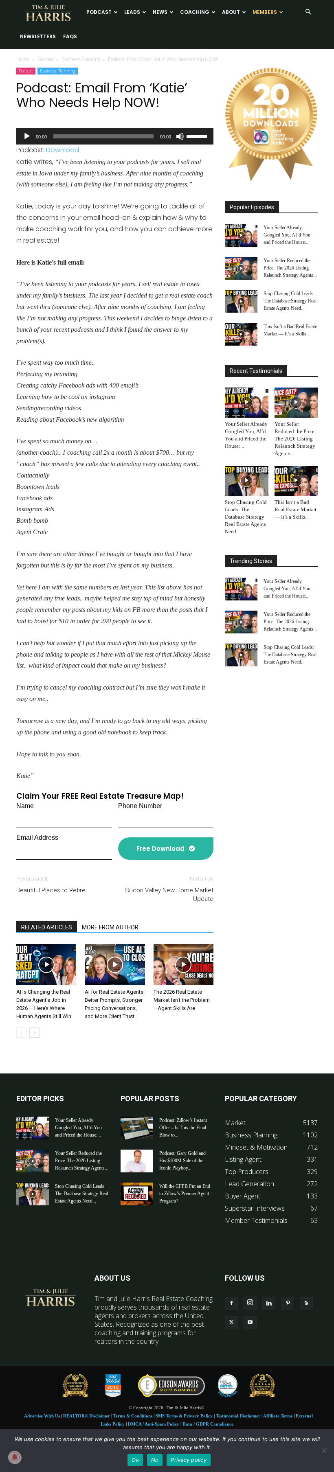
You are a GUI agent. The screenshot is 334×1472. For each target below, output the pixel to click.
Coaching (194, 12)
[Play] (27, 136)
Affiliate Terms (277, 1415)
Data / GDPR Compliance (207, 1424)
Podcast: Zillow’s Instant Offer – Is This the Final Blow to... (183, 1127)
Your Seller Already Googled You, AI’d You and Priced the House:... (287, 235)
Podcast (99, 12)
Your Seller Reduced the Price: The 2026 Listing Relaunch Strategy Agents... (290, 268)
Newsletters (38, 36)
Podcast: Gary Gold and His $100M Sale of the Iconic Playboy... (182, 1160)
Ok (135, 1460)
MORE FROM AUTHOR (110, 927)
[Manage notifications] (14, 1457)
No (155, 1460)
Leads (132, 12)
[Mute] (180, 136)
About (231, 12)
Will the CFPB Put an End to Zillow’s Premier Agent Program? (184, 1193)
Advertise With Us (42, 1415)
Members (265, 12)
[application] (114, 136)
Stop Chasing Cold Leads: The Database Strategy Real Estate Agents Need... (290, 301)
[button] (308, 11)
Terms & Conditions (132, 1415)
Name (25, 805)
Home (23, 59)
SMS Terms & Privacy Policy (184, 1415)
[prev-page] (21, 1032)
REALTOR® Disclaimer (86, 1415)
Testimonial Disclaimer (238, 1415)
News (160, 12)
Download (62, 150)
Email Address (37, 837)
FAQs (70, 36)
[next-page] (34, 1032)
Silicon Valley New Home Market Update (169, 894)
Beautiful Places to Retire (51, 890)
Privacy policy (189, 1460)
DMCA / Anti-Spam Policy (153, 1424)
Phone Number (140, 805)
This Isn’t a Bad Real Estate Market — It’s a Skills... (295, 509)
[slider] (198, 135)
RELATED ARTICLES (46, 927)
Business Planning (81, 59)
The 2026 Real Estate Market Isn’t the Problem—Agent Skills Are (182, 1000)
